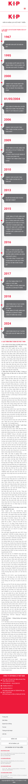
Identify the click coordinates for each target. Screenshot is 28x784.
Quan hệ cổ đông (7, 723)
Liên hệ (4, 734)
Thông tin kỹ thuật (7, 730)
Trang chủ (5, 717)
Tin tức (4, 727)
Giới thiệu (4, 720)
